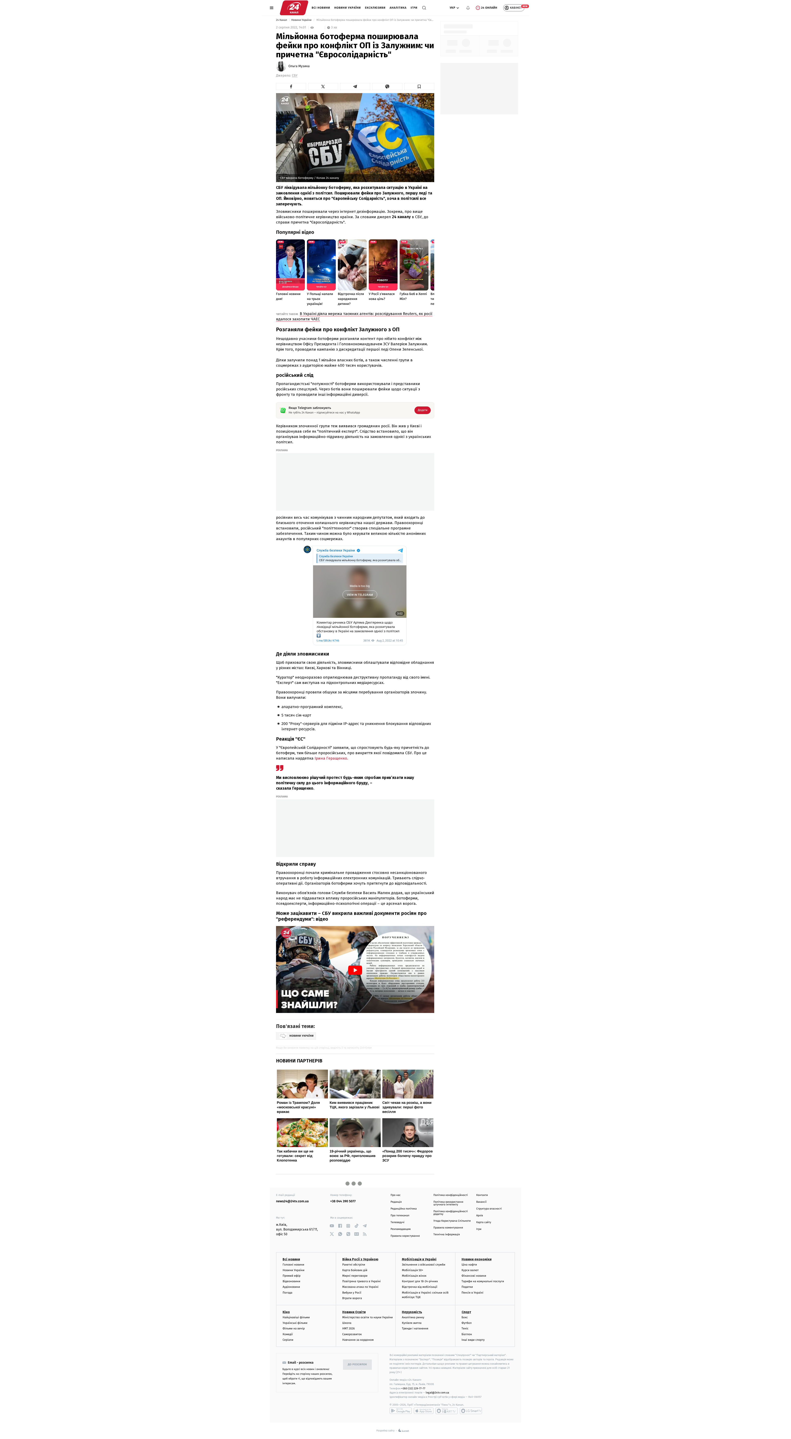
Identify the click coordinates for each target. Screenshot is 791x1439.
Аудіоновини (291, 1287)
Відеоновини (291, 1281)
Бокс (465, 1317)
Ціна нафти (469, 1264)
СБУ (294, 75)
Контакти (482, 1195)
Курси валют (470, 1270)
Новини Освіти (354, 1312)
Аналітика (398, 7)
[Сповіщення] (468, 8)
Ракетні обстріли (353, 1264)
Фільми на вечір (294, 1328)
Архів (479, 1215)
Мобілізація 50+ (412, 1270)
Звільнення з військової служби (423, 1264)
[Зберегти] (419, 86)
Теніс (465, 1328)
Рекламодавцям (401, 1229)
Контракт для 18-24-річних (420, 1281)
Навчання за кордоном (358, 1340)
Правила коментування (448, 1227)
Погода (287, 1292)
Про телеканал (400, 1215)
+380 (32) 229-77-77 (413, 1388)
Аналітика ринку (413, 1317)
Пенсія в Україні (472, 1292)
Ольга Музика (299, 66)
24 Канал (282, 20)
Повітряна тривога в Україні (361, 1281)
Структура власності (489, 1208)
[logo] (294, 7)
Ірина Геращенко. (331, 758)
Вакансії (481, 1202)
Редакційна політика (404, 1208)
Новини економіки (476, 1259)
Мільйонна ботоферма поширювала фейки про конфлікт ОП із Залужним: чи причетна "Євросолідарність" (375, 20)
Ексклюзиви (375, 7)
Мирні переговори (354, 1275)
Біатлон (467, 1334)
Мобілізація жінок (414, 1275)
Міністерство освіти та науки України (367, 1317)
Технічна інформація (446, 1234)
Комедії (288, 1334)
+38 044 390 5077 (343, 1201)
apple (423, 1410)
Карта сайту (483, 1222)
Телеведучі (397, 1222)
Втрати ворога (352, 1298)
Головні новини (293, 1264)
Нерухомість (412, 1312)
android (401, 1410)
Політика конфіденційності (450, 1195)
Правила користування (405, 1236)
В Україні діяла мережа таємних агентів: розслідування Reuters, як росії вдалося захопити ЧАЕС (354, 316)
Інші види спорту (473, 1340)
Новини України (347, 7)
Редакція (396, 1202)
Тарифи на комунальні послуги (483, 1281)
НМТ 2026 (348, 1328)
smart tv (446, 1410)
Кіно (286, 1312)
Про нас (396, 1195)
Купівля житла (411, 1323)
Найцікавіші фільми (296, 1317)
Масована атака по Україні (360, 1287)
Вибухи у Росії (351, 1292)
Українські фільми (295, 1323)
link (331, 1225)
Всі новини (321, 7)
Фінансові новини (474, 1275)
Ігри (414, 7)
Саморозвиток (352, 1334)
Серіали (288, 1340)
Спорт (466, 1312)
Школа (346, 1323)
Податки (467, 1287)
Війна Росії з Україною (360, 1259)
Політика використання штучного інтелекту (448, 1203)
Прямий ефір (292, 1275)
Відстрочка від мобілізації (419, 1287)
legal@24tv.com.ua (437, 1392)
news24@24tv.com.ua (292, 1201)
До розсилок (357, 1364)
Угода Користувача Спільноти (452, 1221)
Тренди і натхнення (415, 1328)
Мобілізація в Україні (419, 1259)
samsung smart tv (471, 1410)
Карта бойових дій (354, 1270)
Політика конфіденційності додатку (450, 1212)
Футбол (467, 1323)
